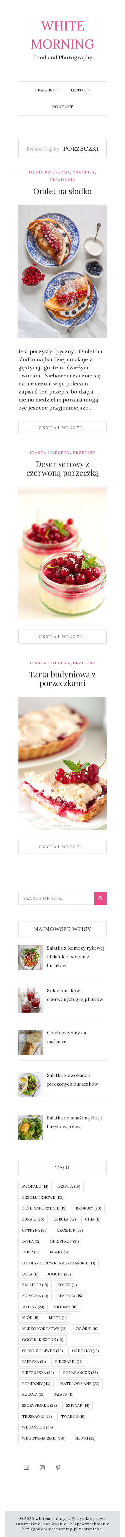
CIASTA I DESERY (50, 452)
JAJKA (30, 1274)
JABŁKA (59, 1252)
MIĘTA (58, 1317)
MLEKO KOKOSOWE (44, 1328)
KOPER (67, 1285)
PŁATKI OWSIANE (79, 1383)
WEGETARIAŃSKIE (43, 1438)
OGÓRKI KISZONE (42, 1339)
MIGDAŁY (65, 1307)
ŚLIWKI (85, 1438)
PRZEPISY (45, 89)
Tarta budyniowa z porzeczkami (62, 678)
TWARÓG (73, 1416)
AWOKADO (35, 1186)
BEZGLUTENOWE (42, 1197)
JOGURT (59, 1274)
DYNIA (31, 1241)
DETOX (78, 89)
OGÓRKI (87, 1328)
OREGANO (85, 1350)
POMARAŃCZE (80, 1372)
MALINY (33, 1307)
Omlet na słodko (62, 191)
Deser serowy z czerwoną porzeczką (62, 468)
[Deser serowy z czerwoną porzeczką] (62, 553)
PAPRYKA (34, 1361)
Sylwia (39, 333)
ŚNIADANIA (62, 179)
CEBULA (64, 1219)
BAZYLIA (68, 1186)
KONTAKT (62, 106)
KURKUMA (35, 1296)
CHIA (92, 1219)
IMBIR (31, 1252)
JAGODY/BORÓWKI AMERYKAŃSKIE (58, 1263)
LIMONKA (69, 1296)
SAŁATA (63, 1394)
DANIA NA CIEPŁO (49, 171)
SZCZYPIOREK (39, 1405)
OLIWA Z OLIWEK (42, 1350)
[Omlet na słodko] (62, 271)
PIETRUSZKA (38, 1372)
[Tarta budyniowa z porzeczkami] (62, 763)
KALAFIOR (35, 1285)
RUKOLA (33, 1394)
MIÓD (30, 1317)
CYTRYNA (34, 1230)
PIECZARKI (68, 1361)
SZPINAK (77, 1405)
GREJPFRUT (64, 1241)
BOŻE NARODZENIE (44, 1208)
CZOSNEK (70, 1230)
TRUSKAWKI (37, 1416)
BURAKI (33, 1219)
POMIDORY (36, 1383)
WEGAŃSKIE (37, 1427)
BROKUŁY (88, 1208)
